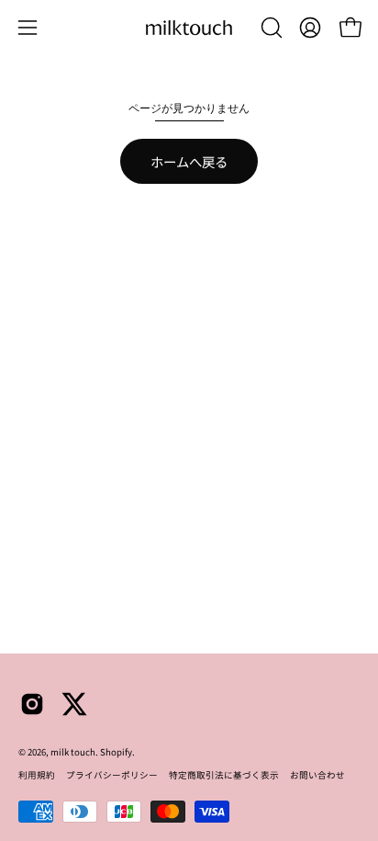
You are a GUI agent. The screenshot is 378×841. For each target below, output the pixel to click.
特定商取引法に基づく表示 (224, 774)
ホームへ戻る (189, 161)
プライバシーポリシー (112, 774)
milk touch (72, 751)
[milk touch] (189, 27)
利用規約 (36, 774)
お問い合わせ (317, 774)
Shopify (116, 751)
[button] (270, 27)
